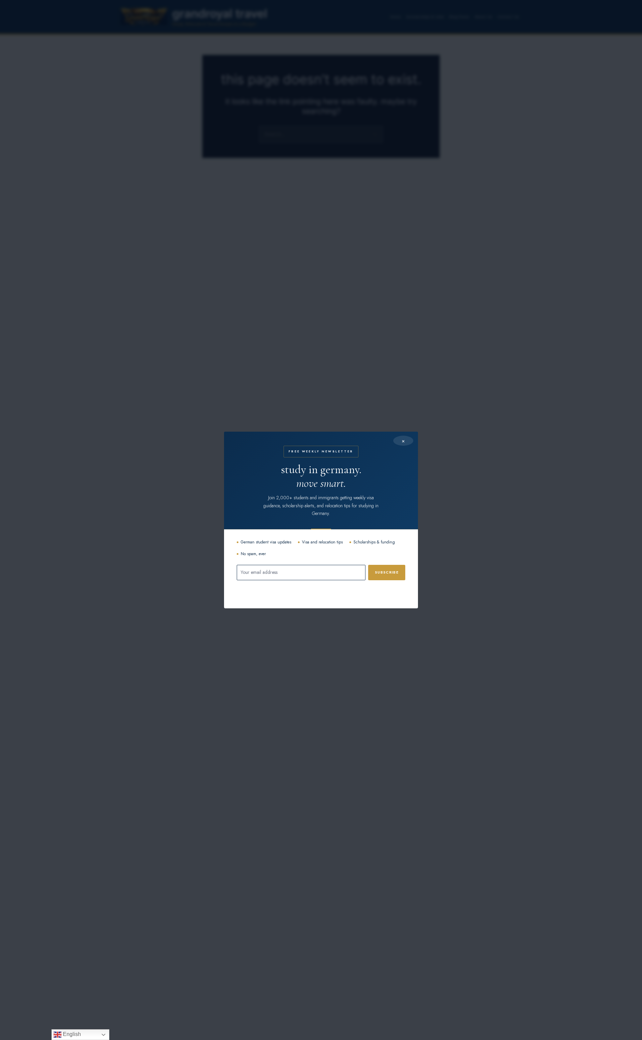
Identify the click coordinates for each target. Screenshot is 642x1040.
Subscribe (387, 572)
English (71, 1034)
